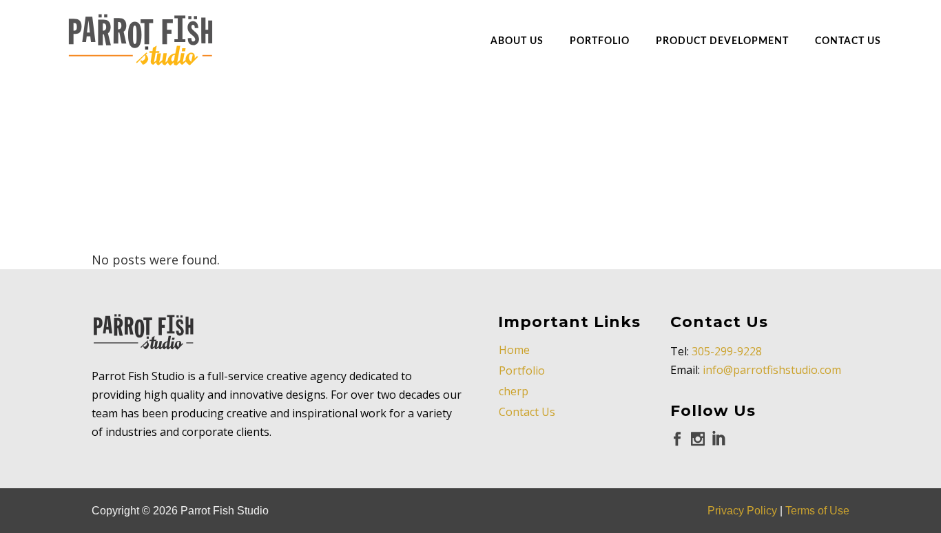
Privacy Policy (742, 510)
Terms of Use (817, 510)
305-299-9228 (727, 351)
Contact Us (527, 411)
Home (514, 349)
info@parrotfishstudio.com (772, 369)
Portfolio (522, 370)
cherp (513, 391)
